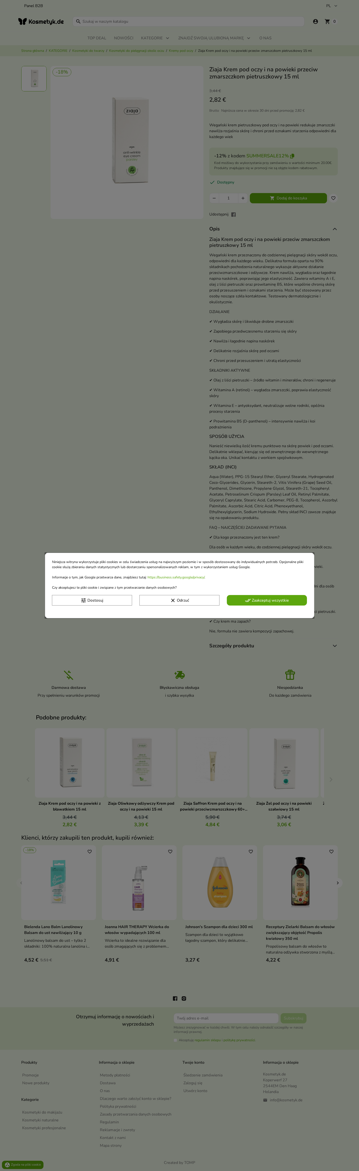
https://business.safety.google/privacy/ (176, 577)
